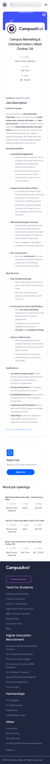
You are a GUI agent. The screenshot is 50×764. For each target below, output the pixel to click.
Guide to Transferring (16, 604)
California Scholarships (17, 594)
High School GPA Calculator (20, 609)
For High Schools (14, 705)
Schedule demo (19, 579)
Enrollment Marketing (16, 682)
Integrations (12, 710)
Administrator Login (16, 715)
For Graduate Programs (17, 672)
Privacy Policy (13, 733)
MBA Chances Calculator (18, 614)
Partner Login (12, 687)
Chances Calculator (15, 599)
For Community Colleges (18, 659)
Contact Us (11, 729)
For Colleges (12, 700)
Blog (8, 629)
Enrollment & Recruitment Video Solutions (22, 647)
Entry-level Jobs (14, 624)
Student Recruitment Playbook (21, 677)
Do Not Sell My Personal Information (24, 743)
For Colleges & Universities (19, 654)
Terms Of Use (12, 738)
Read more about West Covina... (19, 429)
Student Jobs (12, 619)
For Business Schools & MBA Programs (20, 665)
